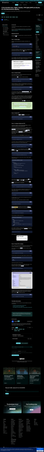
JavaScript (37, 40)
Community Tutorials (21, 420)
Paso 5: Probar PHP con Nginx (17, 243)
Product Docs (25, 4)
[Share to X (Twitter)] (27, 327)
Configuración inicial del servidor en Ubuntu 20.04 (19, 305)
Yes (28, 338)
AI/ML (36, 36)
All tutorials (37, 47)
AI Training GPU (28, 420)
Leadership (4, 421)
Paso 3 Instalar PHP (5, 29)
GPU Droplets (12, 421)
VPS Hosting (27, 422)
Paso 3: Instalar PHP (15, 112)
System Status (35, 423)
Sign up (40, 2)
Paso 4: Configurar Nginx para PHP (18, 123)
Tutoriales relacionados (16, 301)
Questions (20, 4)
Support (35, 420)
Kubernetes (37, 46)
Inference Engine (13, 423)
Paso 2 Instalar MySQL (5, 28)
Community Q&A (20, 421)
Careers (35, 0)
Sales (34, 421)
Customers (4, 424)
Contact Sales (41, 0)
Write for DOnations (21, 423)
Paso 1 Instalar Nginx (5, 27)
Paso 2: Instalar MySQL (16, 72)
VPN (26, 424)
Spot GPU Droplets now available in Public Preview (7, 0)
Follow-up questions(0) (24, 343)
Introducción (14, 24)
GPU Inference (28, 421)
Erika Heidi (5, 19)
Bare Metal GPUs (13, 422)
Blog (31, 0)
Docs (32, 0)
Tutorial (3, 13)
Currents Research (21, 424)
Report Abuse (35, 422)
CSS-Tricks (20, 422)
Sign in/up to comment (15, 355)
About (4, 420)
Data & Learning (13, 424)
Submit (7, 393)
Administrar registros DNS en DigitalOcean (18, 306)
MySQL (37, 43)
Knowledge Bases (13, 420)
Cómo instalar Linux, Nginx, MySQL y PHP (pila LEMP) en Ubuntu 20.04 (22, 307)
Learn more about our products (17, 315)
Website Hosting (28, 423)
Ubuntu (37, 37)
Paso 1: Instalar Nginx (16, 39)
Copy (30, 87)
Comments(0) (18, 343)
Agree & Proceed (40, 448)
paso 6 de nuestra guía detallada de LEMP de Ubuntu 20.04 (19, 107)
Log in (36, 2)
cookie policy (3, 450)
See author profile (30, 321)
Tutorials (17, 4)
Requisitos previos (15, 33)
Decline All (40, 449)
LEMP (5, 11)
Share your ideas (36, 424)
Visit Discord (38, 57)
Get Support (37, 0)
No (30, 338)
